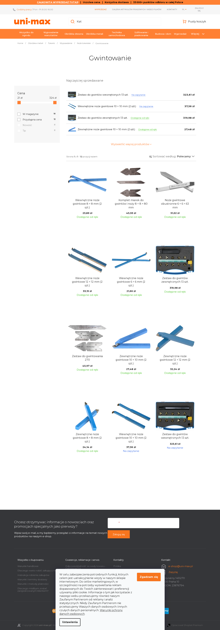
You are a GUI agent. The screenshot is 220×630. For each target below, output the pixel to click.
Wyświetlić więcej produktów (130, 144)
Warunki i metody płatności (32, 583)
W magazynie (39, 114)
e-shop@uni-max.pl (180, 566)
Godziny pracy (24, 9)
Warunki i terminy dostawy (32, 579)
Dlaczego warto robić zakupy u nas (37, 570)
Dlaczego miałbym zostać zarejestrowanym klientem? (33, 589)
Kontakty (172, 9)
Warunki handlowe (27, 566)
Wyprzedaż (100, 9)
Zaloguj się (119, 534)
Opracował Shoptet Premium (187, 625)
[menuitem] (26, 34)
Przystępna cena (39, 119)
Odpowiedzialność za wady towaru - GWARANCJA (85, 567)
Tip (39, 130)
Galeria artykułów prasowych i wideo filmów (136, 9)
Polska (117, 566)
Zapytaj (173, 572)
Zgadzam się (149, 576)
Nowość (39, 125)
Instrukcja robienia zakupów (33, 575)
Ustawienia (70, 622)
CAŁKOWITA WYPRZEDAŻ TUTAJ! (57, 2)
